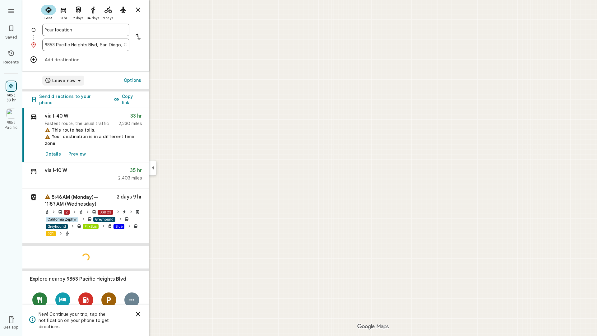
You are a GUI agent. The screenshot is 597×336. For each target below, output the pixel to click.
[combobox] (86, 30)
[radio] (48, 12)
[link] (85, 135)
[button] (85, 175)
